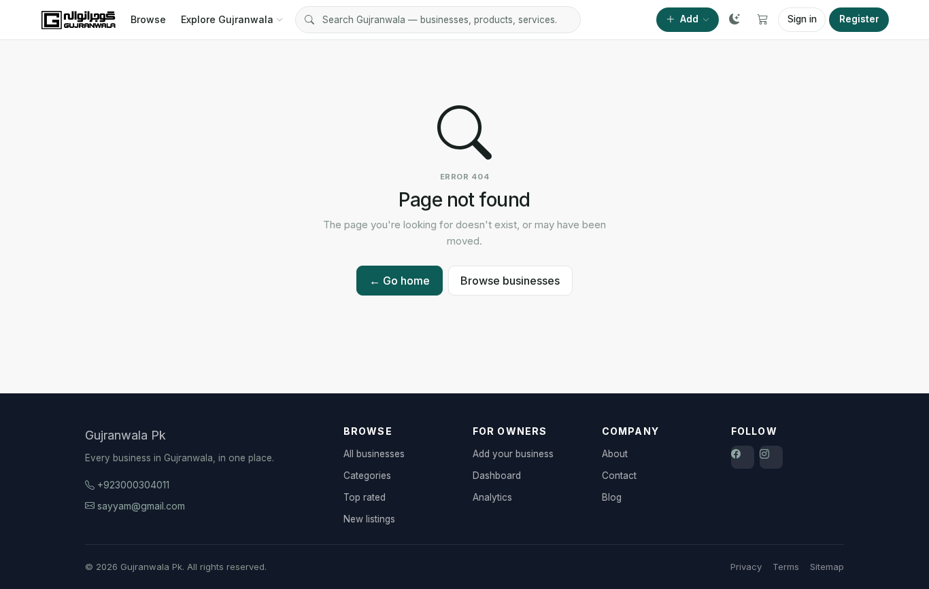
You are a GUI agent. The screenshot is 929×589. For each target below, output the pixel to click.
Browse (148, 19)
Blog (612, 497)
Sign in (802, 19)
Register (859, 19)
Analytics (492, 497)
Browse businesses (510, 280)
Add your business (513, 453)
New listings (369, 519)
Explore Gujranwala (227, 19)
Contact (619, 475)
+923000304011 (133, 484)
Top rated (364, 497)
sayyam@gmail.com (141, 506)
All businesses (374, 453)
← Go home (399, 280)
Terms (786, 566)
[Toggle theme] (734, 19)
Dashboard (497, 475)
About (615, 453)
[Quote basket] (762, 19)
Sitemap (827, 566)
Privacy (746, 566)
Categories (367, 475)
